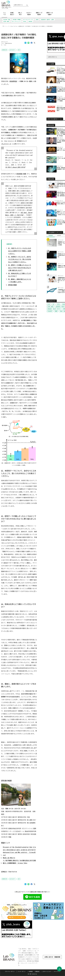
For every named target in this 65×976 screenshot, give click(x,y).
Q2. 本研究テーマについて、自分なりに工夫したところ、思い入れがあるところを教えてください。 (19, 259)
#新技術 (30, 21)
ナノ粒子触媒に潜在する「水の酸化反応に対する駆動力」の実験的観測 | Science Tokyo (19, 862)
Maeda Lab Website (9, 858)
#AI (19, 49)
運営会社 (37, 971)
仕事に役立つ (12, 13)
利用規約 (31, 971)
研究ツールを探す (49, 13)
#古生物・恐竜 (6, 19)
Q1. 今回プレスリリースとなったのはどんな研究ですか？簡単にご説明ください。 (19, 251)
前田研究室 (13, 81)
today (51, 235)
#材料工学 (4, 49)
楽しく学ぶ (20, 13)
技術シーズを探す (39, 13)
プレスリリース (6, 144)
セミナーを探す (29, 13)
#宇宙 (24, 21)
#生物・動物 (6, 21)
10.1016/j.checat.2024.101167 (15, 167)
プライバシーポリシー (10, 971)
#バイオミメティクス (28, 19)
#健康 (56, 311)
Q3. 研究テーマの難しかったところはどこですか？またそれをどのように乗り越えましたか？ (19, 267)
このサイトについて (46, 971)
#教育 (37, 19)
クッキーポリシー (22, 971)
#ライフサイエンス (16, 21)
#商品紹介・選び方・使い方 (53, 308)
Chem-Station (8, 43)
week (59, 235)
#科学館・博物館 (17, 19)
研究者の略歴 (12, 285)
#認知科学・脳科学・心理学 (47, 19)
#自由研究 (49, 311)
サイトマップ (57, 971)
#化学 (48, 304)
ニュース (4, 13)
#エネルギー (12, 49)
